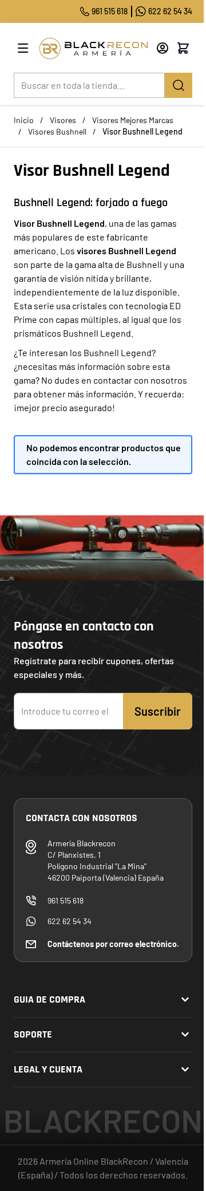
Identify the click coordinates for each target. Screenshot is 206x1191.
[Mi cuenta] (162, 48)
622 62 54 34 (170, 11)
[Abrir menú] (23, 48)
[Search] (178, 85)
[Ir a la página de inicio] (93, 48)
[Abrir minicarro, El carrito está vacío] (183, 48)
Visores (63, 120)
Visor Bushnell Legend (142, 131)
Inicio (24, 120)
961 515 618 (110, 11)
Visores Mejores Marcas (132, 120)
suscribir (157, 711)
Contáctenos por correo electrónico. (113, 944)
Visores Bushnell (57, 131)
